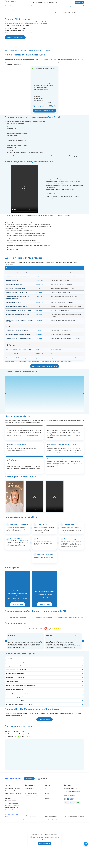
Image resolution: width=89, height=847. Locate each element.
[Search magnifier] (83, 6)
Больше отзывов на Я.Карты (35, 628)
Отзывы (25, 5)
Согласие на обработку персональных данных (74, 816)
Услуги (11, 5)
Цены (20, 5)
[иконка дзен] (73, 799)
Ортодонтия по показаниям (15, 471)
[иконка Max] (71, 799)
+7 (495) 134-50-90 (13, 779)
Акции (29, 5)
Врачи (17, 5)
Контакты (41, 5)
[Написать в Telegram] (86, 844)
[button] (24, 188)
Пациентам (34, 5)
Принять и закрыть (44, 843)
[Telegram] (68, 799)
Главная (7, 5)
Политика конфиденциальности (50, 816)
